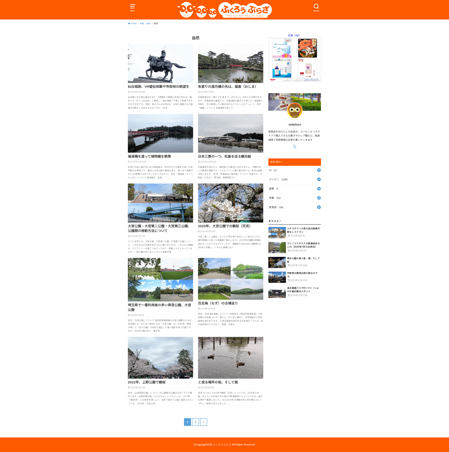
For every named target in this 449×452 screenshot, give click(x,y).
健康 (273, 188)
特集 (274, 198)
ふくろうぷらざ (222, 444)
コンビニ (278, 179)
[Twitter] (294, 146)
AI (273, 170)
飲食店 (276, 207)
